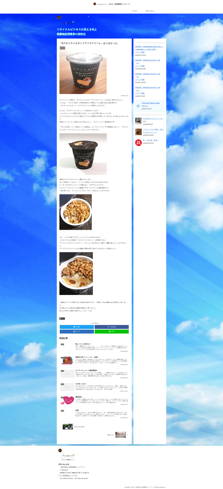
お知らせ (145, 106)
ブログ (62, 318)
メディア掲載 (140, 52)
